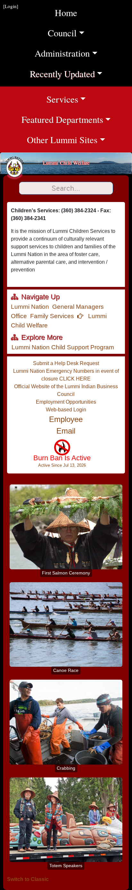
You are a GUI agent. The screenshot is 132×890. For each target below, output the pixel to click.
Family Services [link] (52, 316)
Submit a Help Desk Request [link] (66, 363)
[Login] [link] (10, 6)
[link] (62, 456)
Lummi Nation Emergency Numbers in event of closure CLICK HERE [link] (66, 374)
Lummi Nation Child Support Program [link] (63, 347)
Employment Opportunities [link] (66, 402)
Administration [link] (70, 53)
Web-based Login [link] (66, 409)
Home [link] (66, 12)
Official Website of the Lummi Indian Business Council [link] (66, 390)
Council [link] (76, 32)
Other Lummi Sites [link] (79, 139)
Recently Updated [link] (67, 73)
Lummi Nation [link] (30, 306)
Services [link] (89, 99)
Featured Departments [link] (76, 119)
